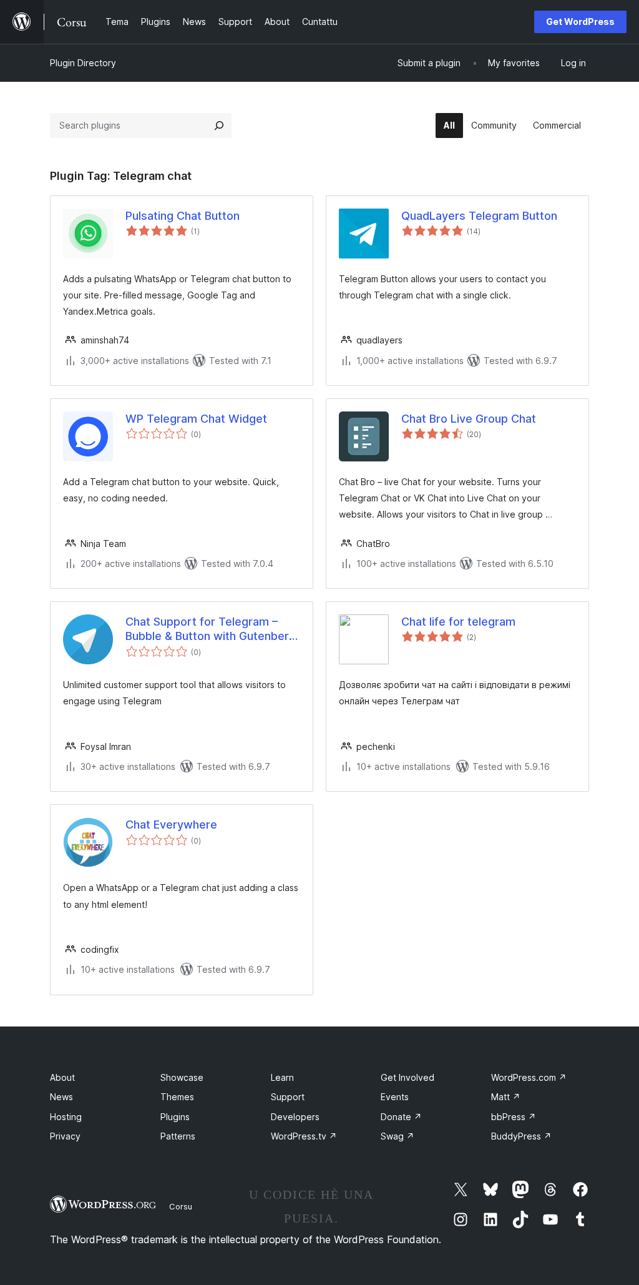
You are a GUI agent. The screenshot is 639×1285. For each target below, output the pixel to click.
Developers (295, 1116)
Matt (505, 1096)
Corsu (180, 1206)
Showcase (181, 1077)
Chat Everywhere (171, 824)
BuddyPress (521, 1136)
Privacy (65, 1136)
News (61, 1096)
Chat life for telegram (458, 621)
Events (395, 1096)
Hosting (66, 1116)
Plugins (175, 1116)
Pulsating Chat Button (182, 215)
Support (288, 1096)
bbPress (513, 1116)
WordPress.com (529, 1077)
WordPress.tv (304, 1136)
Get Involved (407, 1077)
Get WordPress (580, 21)
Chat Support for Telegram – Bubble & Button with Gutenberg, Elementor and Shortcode (212, 629)
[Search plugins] (219, 125)
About (62, 1077)
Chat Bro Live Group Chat (468, 418)
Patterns (177, 1136)
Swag (397, 1136)
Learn (282, 1077)
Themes (177, 1096)
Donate (401, 1116)
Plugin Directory (83, 62)
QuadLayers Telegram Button (479, 215)
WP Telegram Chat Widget (196, 418)
